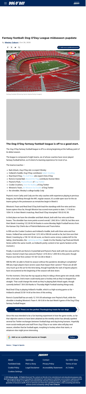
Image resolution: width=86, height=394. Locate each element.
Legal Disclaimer (32, 368)
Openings (29, 360)
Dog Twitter (39, 182)
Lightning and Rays (35, 240)
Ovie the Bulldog (30, 185)
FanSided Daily (14, 364)
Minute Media (13, 377)
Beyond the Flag (32, 179)
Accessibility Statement (52, 368)
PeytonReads (26, 182)
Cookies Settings (15, 371)
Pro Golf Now (28, 176)
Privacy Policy (48, 364)
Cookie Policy (13, 368)
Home (8, 345)
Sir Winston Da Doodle (32, 188)
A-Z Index (70, 368)
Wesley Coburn (11, 42)
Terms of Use (71, 364)
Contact (46, 360)
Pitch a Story (30, 364)
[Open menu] (5, 3)
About (10, 360)
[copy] (19, 47)
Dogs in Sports (18, 345)
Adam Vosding (48, 173)
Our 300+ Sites (72, 360)
